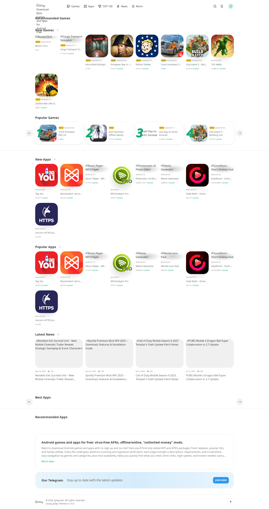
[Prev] (29, 133)
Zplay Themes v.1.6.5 (63, 503)
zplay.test (59, 500)
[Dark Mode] (222, 6)
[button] (231, 502)
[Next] (239, 133)
